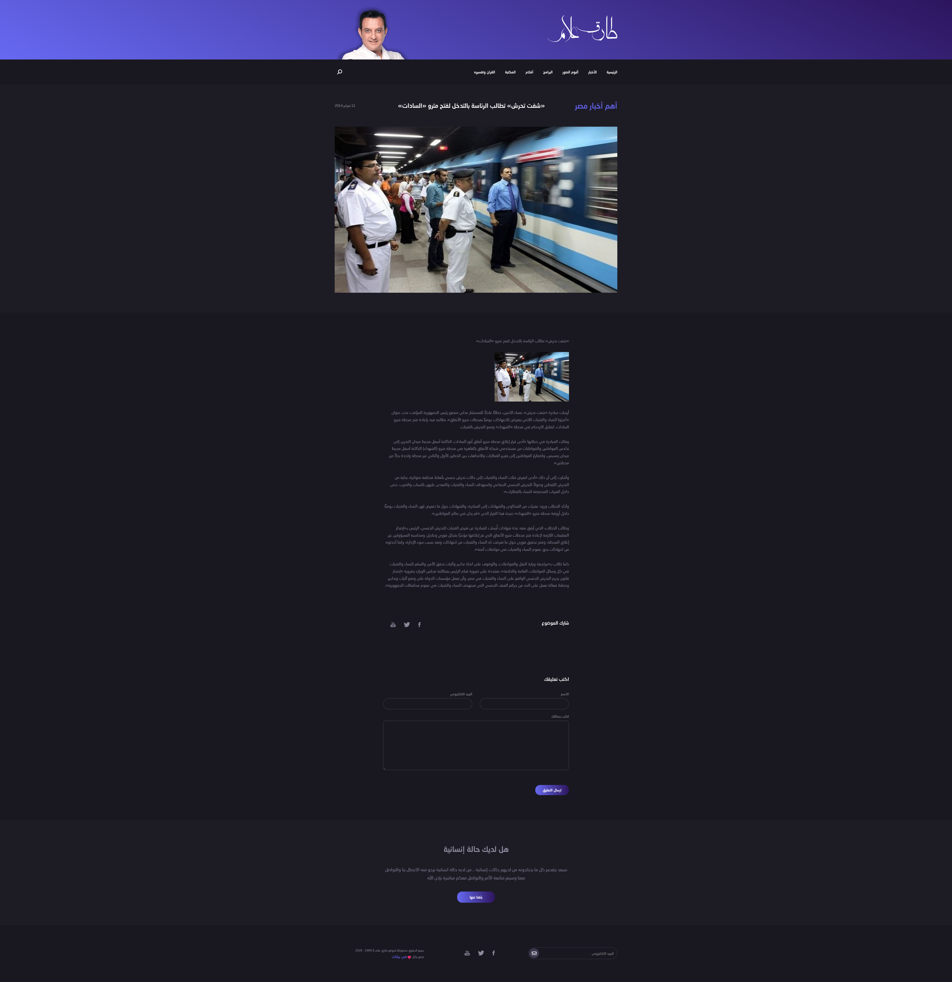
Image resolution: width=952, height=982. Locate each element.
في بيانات (399, 956)
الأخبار (592, 72)
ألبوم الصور (570, 72)
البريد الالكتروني (461, 694)
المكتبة (510, 72)
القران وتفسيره (484, 72)
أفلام (529, 72)
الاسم (565, 694)
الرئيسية (612, 72)
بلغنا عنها (476, 897)
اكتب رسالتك (560, 716)
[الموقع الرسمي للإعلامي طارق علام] (582, 28)
